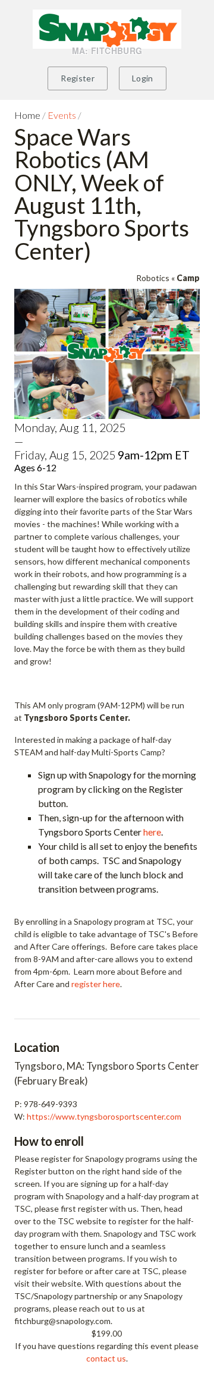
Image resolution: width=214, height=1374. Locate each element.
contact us (106, 1358)
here (152, 831)
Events (62, 115)
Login (142, 78)
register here (95, 984)
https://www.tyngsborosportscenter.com (104, 1116)
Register (78, 78)
